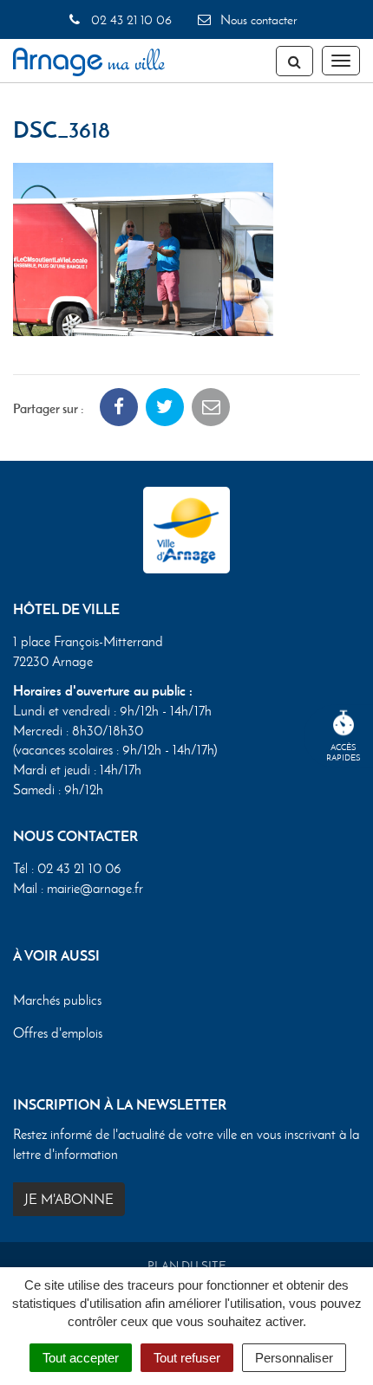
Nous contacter (257, 20)
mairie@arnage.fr (95, 888)
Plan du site (186, 1266)
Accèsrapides (343, 752)
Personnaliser (294, 1357)
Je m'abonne (69, 1199)
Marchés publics (57, 1000)
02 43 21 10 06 (129, 20)
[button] (143, 247)
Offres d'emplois (57, 1033)
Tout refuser (187, 1357)
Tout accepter (81, 1357)
